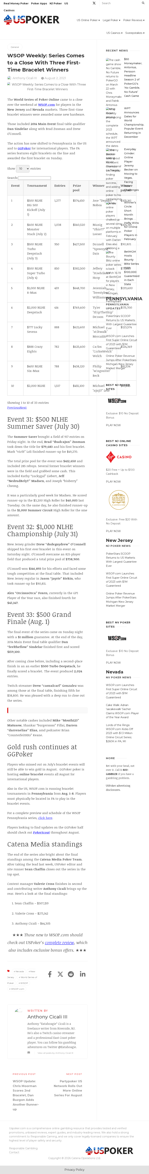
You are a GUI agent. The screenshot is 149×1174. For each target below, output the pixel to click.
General (15, 47)
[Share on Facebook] (50, 974)
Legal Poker (110, 20)
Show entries (24, 168)
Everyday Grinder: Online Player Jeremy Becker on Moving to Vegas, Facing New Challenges (131, 170)
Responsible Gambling (23, 1148)
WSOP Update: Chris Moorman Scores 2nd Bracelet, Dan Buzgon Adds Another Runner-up (26, 1095)
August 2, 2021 (55, 78)
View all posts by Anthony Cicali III (55, 1053)
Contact (14, 1152)
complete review (59, 942)
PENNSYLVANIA (124, 298)
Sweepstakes (133, 33)
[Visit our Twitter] (94, 3)
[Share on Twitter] (60, 974)
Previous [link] (13, 407)
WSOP (24, 983)
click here (45, 818)
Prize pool (77, 187)
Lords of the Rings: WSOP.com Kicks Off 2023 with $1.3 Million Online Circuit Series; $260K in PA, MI (119, 733)
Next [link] (23, 407)
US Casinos (113, 33)
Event (15, 185)
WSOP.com (17, 988)
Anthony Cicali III (25, 78)
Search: (12, 178)
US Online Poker (87, 20)
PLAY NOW (113, 425)
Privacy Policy (74, 1169)
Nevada (20, 971)
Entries (59, 185)
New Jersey (119, 540)
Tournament (37, 185)
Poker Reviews (132, 20)
